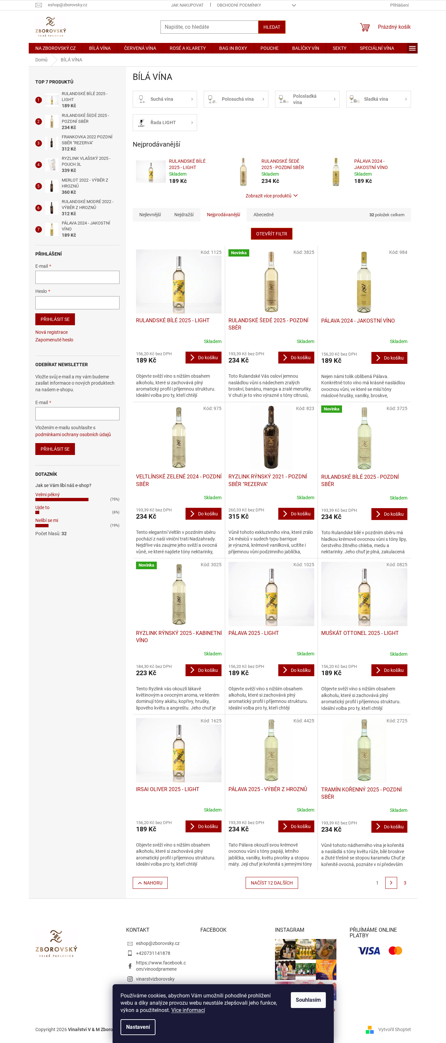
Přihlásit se (55, 319)
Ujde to (42, 507)
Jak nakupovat (187, 5)
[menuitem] (55, 48)
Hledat (271, 27)
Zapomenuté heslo (54, 339)
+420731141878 (153, 953)
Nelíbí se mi (46, 520)
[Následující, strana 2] (391, 883)
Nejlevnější (150, 214)
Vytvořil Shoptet (394, 1029)
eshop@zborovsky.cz (158, 943)
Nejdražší (183, 214)
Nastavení (138, 1027)
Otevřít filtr (271, 233)
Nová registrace (51, 332)
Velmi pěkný (47, 494)
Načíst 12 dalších (272, 883)
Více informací (188, 1010)
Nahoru (153, 883)
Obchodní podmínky (239, 5)
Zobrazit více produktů (269, 195)
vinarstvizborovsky (155, 979)
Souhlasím (308, 1000)
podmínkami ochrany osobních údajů (73, 434)
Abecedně (264, 214)
